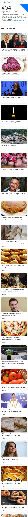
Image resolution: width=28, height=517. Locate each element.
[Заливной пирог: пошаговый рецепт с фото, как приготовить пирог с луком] (14, 212)
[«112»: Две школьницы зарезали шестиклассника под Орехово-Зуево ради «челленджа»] (14, 116)
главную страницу (19, 20)
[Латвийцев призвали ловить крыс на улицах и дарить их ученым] (14, 284)
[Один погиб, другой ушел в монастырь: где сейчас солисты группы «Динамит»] (14, 44)
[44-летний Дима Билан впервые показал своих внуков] (14, 308)
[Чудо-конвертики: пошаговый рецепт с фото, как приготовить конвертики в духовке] (14, 260)
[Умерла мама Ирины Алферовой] (14, 92)
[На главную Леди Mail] (8, 2)
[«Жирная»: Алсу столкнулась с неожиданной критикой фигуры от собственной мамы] (14, 404)
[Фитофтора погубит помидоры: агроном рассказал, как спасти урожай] (14, 380)
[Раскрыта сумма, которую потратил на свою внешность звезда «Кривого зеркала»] (14, 188)
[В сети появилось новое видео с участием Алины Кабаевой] (14, 453)
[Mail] (5, 2)
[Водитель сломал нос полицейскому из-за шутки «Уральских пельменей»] (14, 356)
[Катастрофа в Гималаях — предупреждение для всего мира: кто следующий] (14, 140)
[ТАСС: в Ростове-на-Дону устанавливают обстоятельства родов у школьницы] (14, 236)
